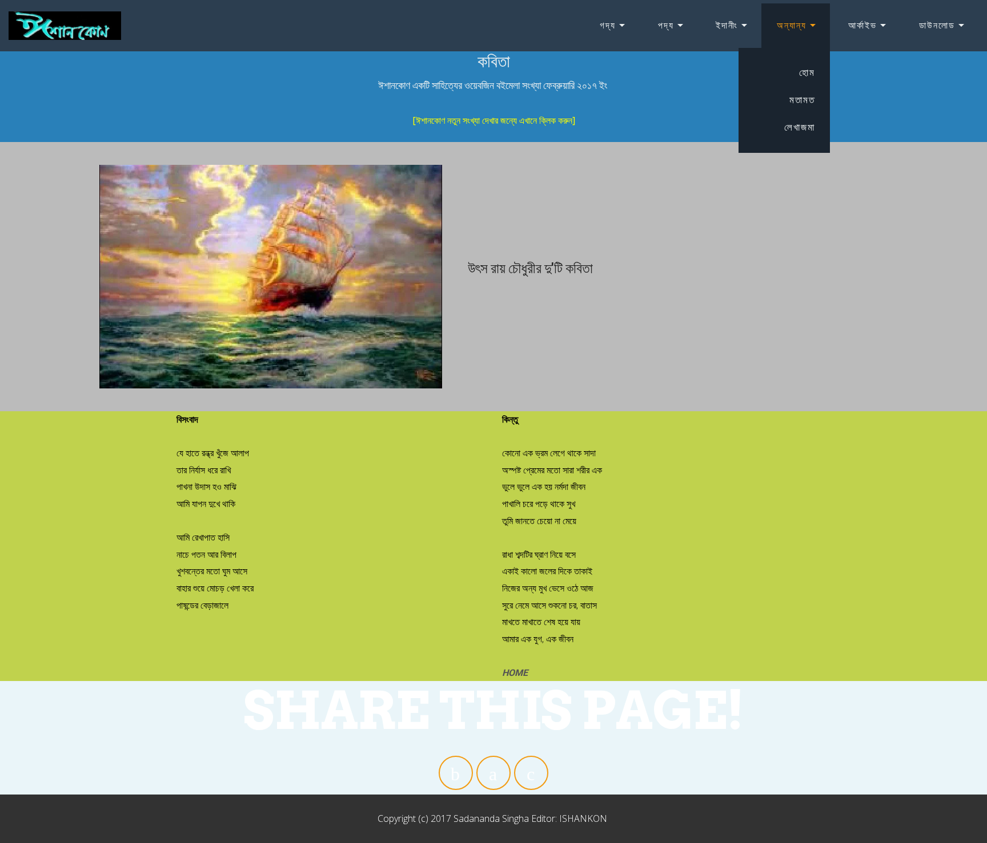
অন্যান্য (792, 25)
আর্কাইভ (862, 25)
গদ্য (608, 25)
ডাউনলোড (937, 25)
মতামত (802, 100)
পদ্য (666, 25)
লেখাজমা (799, 127)
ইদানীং (727, 25)
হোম (807, 72)
